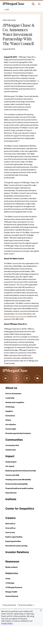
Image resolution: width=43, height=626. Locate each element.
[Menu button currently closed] (39, 4)
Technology (9, 407)
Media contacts (11, 567)
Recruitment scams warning (16, 546)
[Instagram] (27, 378)
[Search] (33, 4)
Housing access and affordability (18, 479)
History (8, 420)
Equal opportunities (13, 541)
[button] (41, 610)
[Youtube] (37, 378)
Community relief (12, 445)
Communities (14, 439)
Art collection (10, 424)
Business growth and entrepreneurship (20, 471)
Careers (10, 518)
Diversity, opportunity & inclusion (18, 433)
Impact (9, 456)
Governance (10, 415)
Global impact (10, 462)
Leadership (9, 398)
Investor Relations (17, 552)
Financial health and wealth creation (19, 488)
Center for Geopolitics (19, 508)
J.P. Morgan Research (13, 587)
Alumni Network (11, 596)
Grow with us (10, 528)
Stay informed (10, 493)
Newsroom (12, 561)
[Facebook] (16, 378)
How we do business (13, 393)
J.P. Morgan (9, 583)
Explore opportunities (13, 537)
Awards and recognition (14, 402)
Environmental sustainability (16, 484)
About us (11, 387)
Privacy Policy (7, 623)
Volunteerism (10, 450)
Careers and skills (12, 475)
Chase (7, 578)
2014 (7, 10)
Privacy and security (9, 605)
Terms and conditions (25, 605)
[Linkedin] (5, 378)
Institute (10, 499)
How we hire (10, 532)
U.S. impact (9, 466)
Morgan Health (11, 592)
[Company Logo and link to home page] (13, 5)
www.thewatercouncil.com (14, 316)
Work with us (10, 523)
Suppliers (9, 411)
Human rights (10, 429)
